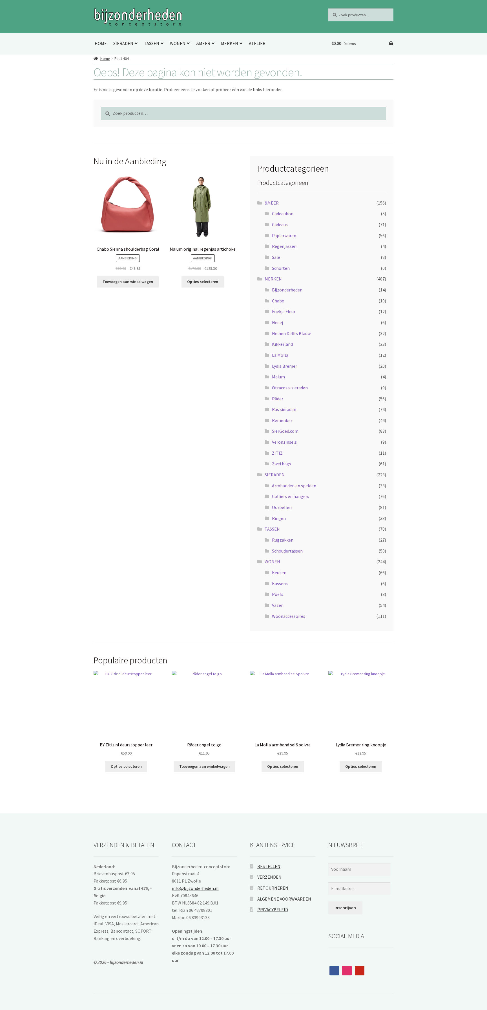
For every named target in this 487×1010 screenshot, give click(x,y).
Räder (277, 398)
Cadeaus (280, 224)
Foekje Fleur (283, 311)
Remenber (282, 420)
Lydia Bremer (284, 366)
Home (105, 58)
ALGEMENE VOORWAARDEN (284, 899)
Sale (276, 257)
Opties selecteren (202, 281)
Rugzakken (282, 540)
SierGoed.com (285, 431)
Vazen (278, 605)
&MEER (203, 43)
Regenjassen (284, 246)
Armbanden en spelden (294, 485)
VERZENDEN (269, 877)
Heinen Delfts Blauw (291, 333)
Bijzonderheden (287, 290)
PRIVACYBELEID (272, 909)
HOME (101, 43)
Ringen (279, 518)
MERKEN (229, 43)
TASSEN (151, 43)
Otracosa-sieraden (290, 387)
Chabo (278, 301)
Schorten (281, 268)
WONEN (177, 43)
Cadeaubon (282, 213)
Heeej (277, 322)
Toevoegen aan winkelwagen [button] (128, 281)
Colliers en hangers (290, 496)
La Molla (280, 355)
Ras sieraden (284, 409)
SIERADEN (123, 43)
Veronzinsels (284, 442)
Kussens (280, 583)
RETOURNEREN (272, 888)
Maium (278, 377)
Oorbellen (282, 507)
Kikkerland (282, 344)
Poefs (277, 594)
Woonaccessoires (288, 616)
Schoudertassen (287, 551)
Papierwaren (284, 235)
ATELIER (257, 43)
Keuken (279, 572)
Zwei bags (281, 463)
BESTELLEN (268, 866)
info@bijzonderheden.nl (195, 888)
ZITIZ (277, 453)
